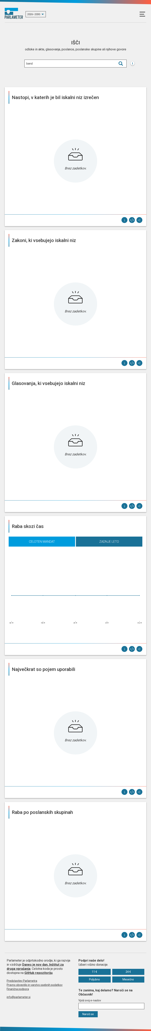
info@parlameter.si (18, 997)
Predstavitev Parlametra (22, 980)
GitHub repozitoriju (38, 973)
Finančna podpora (18, 989)
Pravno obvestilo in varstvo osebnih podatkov (35, 984)
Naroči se (88, 1014)
